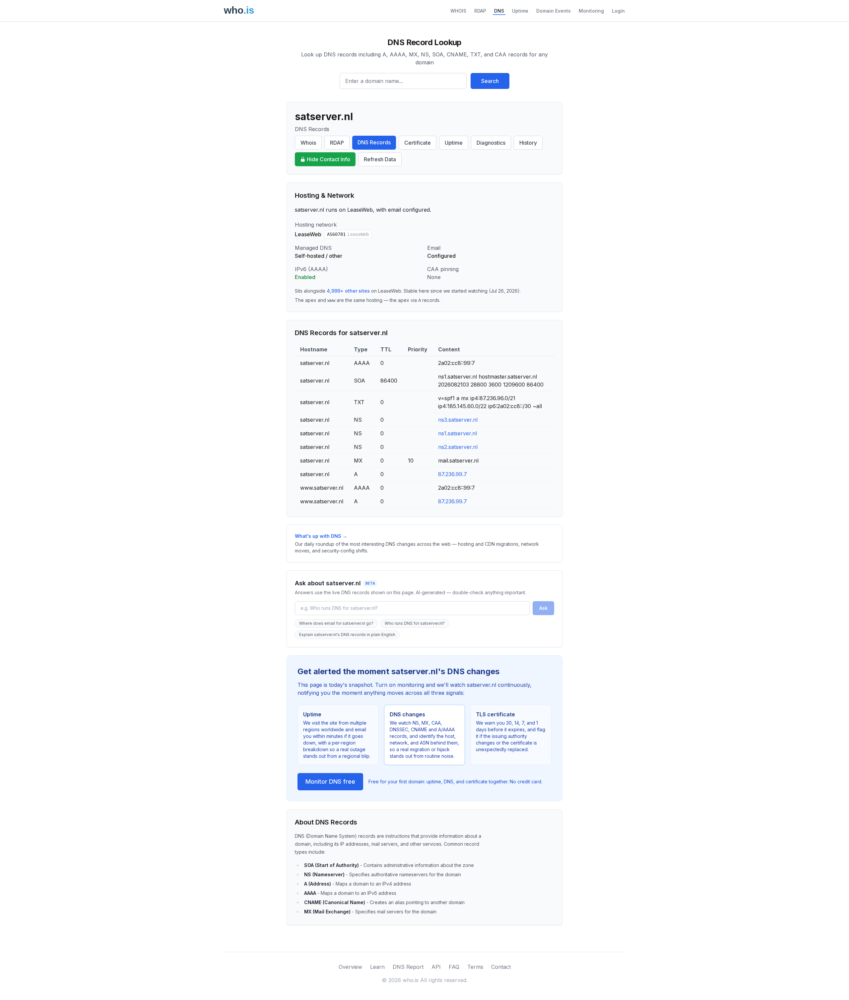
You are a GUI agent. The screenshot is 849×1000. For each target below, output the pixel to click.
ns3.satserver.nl (458, 419)
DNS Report (408, 967)
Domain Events (553, 11)
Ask (543, 608)
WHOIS (458, 11)
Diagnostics (491, 142)
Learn (377, 967)
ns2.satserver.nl (458, 447)
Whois (308, 142)
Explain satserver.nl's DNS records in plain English (347, 634)
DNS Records (374, 142)
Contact (501, 967)
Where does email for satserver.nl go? (336, 623)
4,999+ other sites (348, 291)
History (528, 142)
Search (490, 81)
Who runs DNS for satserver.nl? (415, 623)
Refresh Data (380, 159)
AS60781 (348, 234)
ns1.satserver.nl (457, 433)
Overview (350, 967)
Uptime (520, 11)
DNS (499, 11)
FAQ (454, 967)
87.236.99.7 (452, 474)
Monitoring (591, 11)
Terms (475, 967)
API (436, 967)
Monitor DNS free (330, 781)
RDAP (480, 11)
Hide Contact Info (328, 159)
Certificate (417, 142)
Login (618, 11)
